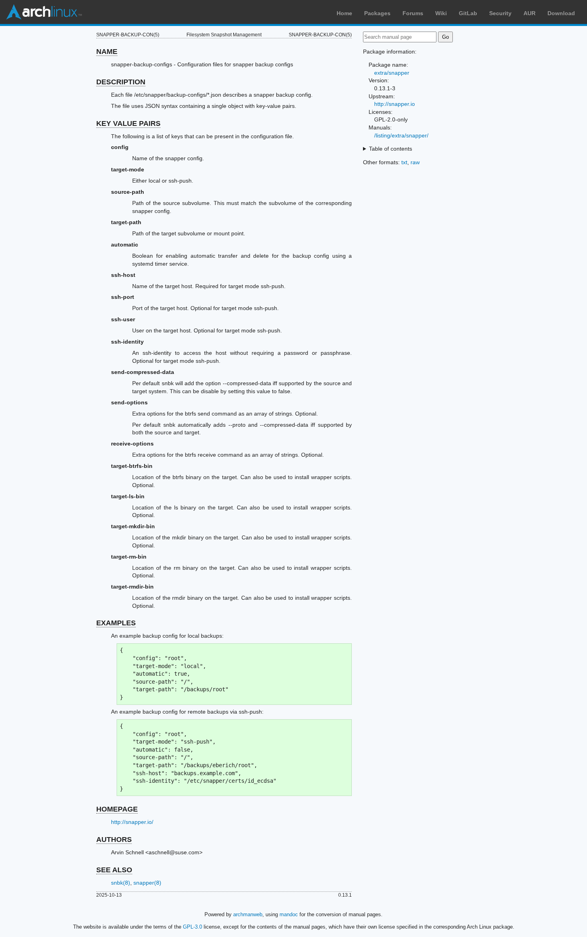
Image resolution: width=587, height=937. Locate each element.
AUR (529, 13)
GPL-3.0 (192, 927)
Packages (377, 13)
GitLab (468, 13)
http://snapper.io (394, 104)
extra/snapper (391, 73)
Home (344, 13)
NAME (106, 52)
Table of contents (390, 148)
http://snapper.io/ (132, 822)
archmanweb (247, 914)
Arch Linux (44, 12)
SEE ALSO (114, 870)
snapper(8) (147, 882)
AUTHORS (114, 839)
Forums (413, 13)
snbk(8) (120, 882)
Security (500, 13)
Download (561, 13)
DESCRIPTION (120, 82)
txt (404, 162)
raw (415, 162)
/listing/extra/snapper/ (401, 135)
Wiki (441, 13)
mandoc (289, 914)
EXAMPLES (116, 623)
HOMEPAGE (117, 809)
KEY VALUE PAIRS (128, 123)
